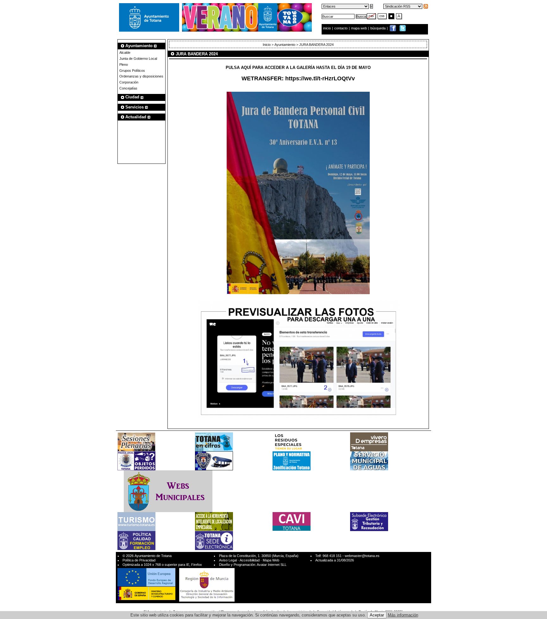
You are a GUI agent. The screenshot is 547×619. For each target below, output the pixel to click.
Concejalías (128, 88)
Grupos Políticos (132, 70)
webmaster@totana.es (362, 556)
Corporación (128, 82)
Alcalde (124, 52)
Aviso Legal (228, 560)
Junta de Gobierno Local (138, 58)
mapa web (359, 28)
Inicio (267, 44)
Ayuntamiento (284, 44)
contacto (341, 28)
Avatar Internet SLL (271, 564)
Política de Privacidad (139, 560)
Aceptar (377, 615)
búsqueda (378, 28)
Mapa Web (271, 560)
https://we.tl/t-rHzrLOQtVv (320, 78)
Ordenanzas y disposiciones (141, 76)
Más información (403, 615)
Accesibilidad (250, 560)
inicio (327, 28)
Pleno (123, 64)
